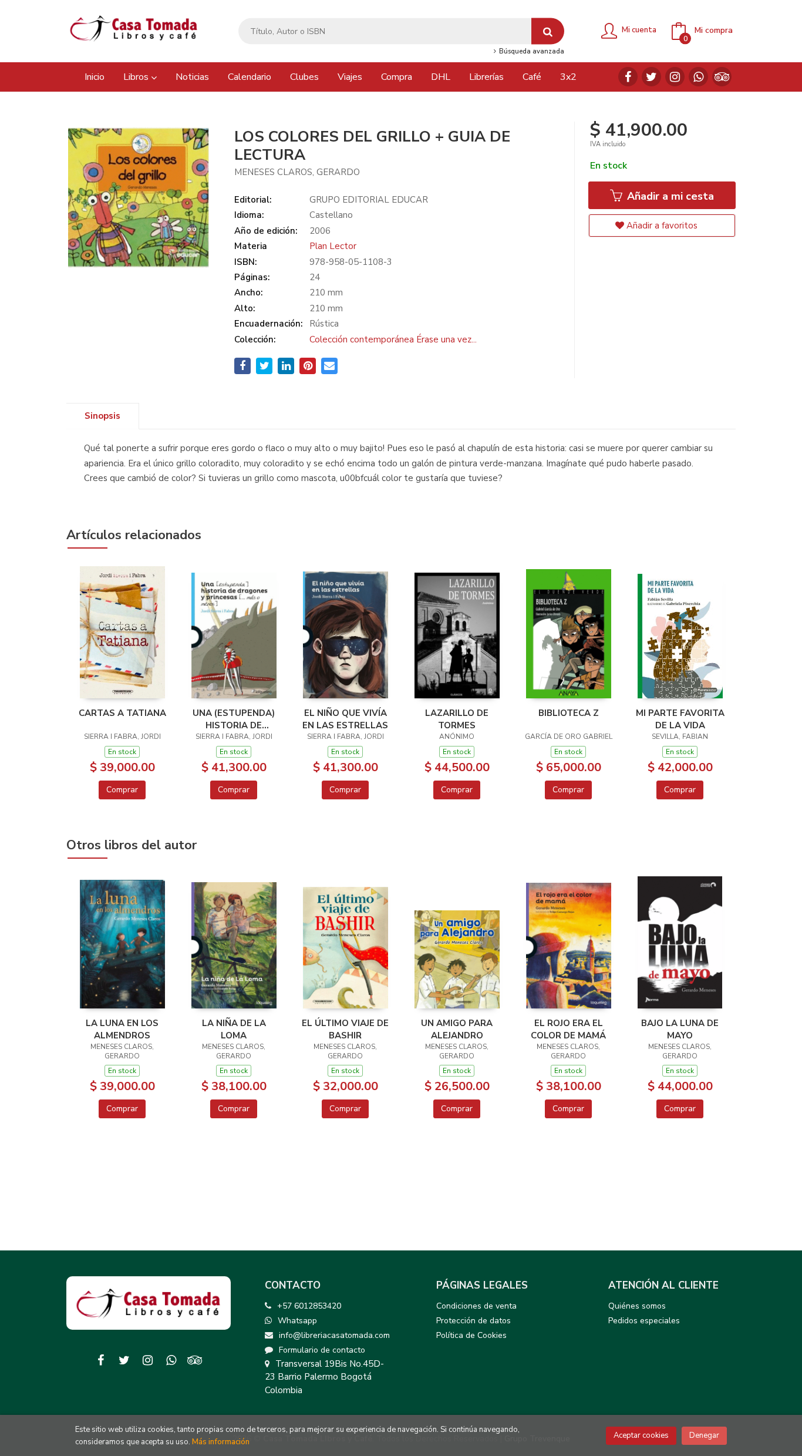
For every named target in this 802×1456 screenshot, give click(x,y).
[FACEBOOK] (628, 76)
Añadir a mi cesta (669, 196)
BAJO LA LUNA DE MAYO (680, 1029)
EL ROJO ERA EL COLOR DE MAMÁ (568, 1029)
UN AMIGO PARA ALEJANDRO (457, 1029)
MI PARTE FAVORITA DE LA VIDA (680, 719)
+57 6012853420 (309, 1306)
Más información (221, 1442)
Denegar (704, 1435)
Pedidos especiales (644, 1320)
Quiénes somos (637, 1306)
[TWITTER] (651, 76)
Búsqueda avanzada (530, 52)
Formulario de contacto (322, 1350)
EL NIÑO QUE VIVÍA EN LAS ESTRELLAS (345, 719)
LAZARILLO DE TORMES (456, 719)
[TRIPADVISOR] (722, 76)
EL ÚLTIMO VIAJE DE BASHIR (345, 1029)
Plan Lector (332, 246)
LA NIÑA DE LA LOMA (234, 1029)
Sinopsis (102, 416)
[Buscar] (547, 31)
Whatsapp (297, 1320)
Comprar (122, 789)
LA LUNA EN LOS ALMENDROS (122, 1029)
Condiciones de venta (476, 1306)
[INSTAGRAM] (675, 76)
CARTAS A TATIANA (122, 713)
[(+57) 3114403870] (698, 76)
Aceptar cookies (641, 1435)
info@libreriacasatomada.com (334, 1335)
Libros (137, 76)
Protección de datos (473, 1320)
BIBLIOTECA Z (568, 713)
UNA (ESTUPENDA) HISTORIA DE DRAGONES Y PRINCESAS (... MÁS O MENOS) (233, 719)
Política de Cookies (471, 1335)
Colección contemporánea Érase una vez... (393, 339)
